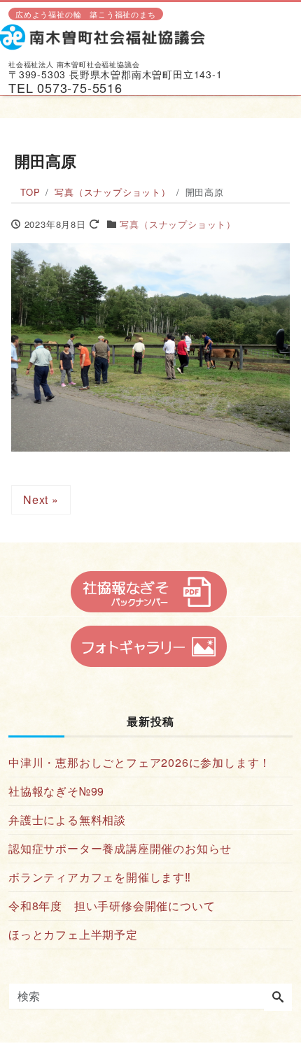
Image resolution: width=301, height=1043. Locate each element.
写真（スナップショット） (178, 224)
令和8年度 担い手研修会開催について (111, 906)
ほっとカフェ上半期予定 (73, 934)
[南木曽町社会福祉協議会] (108, 36)
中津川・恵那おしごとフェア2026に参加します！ (139, 762)
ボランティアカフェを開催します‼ (99, 877)
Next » (41, 499)
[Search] (278, 997)
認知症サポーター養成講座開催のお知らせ (120, 848)
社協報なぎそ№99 (56, 791)
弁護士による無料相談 (67, 820)
